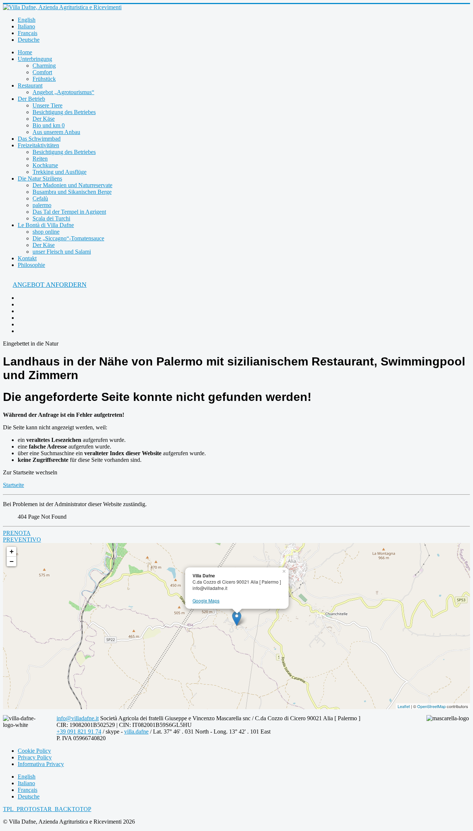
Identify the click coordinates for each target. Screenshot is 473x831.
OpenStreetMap (431, 706)
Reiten (40, 158)
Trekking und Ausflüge (59, 172)
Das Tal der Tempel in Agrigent (69, 212)
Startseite (13, 485)
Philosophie (31, 265)
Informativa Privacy (41, 764)
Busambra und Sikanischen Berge (72, 192)
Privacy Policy (35, 757)
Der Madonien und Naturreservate (72, 185)
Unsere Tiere (47, 105)
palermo (42, 205)
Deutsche (29, 40)
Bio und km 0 (49, 125)
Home (25, 52)
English (26, 20)
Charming (44, 65)
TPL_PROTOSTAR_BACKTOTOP (47, 809)
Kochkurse (45, 165)
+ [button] (12, 551)
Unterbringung (35, 59)
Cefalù (40, 198)
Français (27, 33)
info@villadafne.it (78, 718)
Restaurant (30, 85)
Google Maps (206, 600)
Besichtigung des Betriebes (64, 112)
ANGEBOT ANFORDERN (49, 284)
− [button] (12, 561)
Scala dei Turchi (51, 218)
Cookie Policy (34, 751)
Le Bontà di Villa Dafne (46, 225)
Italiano (26, 26)
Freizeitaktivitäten (38, 145)
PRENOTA (17, 533)
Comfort (42, 72)
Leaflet (404, 706)
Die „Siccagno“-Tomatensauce (68, 238)
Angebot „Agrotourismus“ (63, 92)
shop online (46, 232)
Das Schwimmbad (39, 138)
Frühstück (44, 79)
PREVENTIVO (22, 539)
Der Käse (44, 119)
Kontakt (27, 258)
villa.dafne (136, 731)
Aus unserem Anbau (56, 132)
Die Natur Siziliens (40, 178)
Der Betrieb (31, 99)
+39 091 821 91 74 (79, 731)
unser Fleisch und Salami (62, 251)
